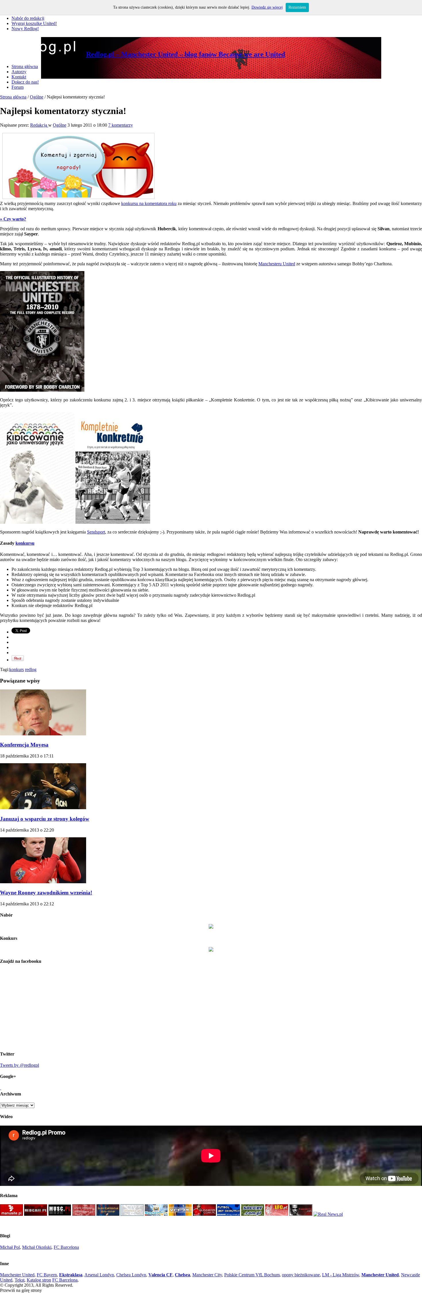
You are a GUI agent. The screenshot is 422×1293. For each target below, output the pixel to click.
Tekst (19, 1279)
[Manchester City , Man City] (156, 1214)
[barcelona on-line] (107, 1214)
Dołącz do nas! (25, 82)
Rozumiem (297, 7)
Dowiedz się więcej (267, 7)
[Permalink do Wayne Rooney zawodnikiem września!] (43, 881)
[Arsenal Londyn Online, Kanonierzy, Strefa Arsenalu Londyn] (300, 1214)
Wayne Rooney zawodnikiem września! (46, 893)
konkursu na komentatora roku (149, 203)
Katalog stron (39, 1279)
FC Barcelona (66, 1247)
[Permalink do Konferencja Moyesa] (43, 733)
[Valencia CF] (180, 1214)
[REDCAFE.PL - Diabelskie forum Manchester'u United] (35, 1214)
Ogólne (36, 96)
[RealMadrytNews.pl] (328, 1214)
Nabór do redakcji (27, 18)
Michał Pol (10, 1247)
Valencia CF (160, 1274)
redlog (30, 669)
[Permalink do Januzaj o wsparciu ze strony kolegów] (43, 807)
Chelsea (182, 1274)
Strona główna (24, 66)
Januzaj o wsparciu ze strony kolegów (44, 819)
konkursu (25, 543)
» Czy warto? (13, 219)
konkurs (16, 669)
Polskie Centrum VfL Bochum (252, 1274)
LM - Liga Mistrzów (340, 1274)
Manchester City (207, 1274)
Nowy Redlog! (25, 28)
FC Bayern (47, 1274)
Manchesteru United (276, 263)
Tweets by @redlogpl (19, 1065)
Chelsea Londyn (131, 1274)
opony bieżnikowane (301, 1274)
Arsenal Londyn (99, 1274)
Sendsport (96, 531)
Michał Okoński (36, 1247)
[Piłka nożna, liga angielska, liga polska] (252, 1214)
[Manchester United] (11, 1214)
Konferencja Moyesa (24, 745)
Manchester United (17, 1274)
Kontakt (18, 76)
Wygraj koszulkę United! (34, 23)
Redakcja (39, 125)
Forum (17, 87)
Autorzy (18, 71)
